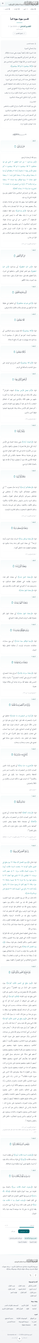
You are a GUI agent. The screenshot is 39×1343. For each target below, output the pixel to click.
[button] (25, 9)
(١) (29, 219)
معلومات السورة (23, 1242)
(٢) (22, 1076)
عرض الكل (13, 1231)
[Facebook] (36, 1275)
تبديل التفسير (19, 33)
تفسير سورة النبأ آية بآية (30, 1238)
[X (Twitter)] (30, 1275)
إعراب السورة (33, 1242)
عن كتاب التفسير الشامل (16, 1238)
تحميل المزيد (22, 1231)
